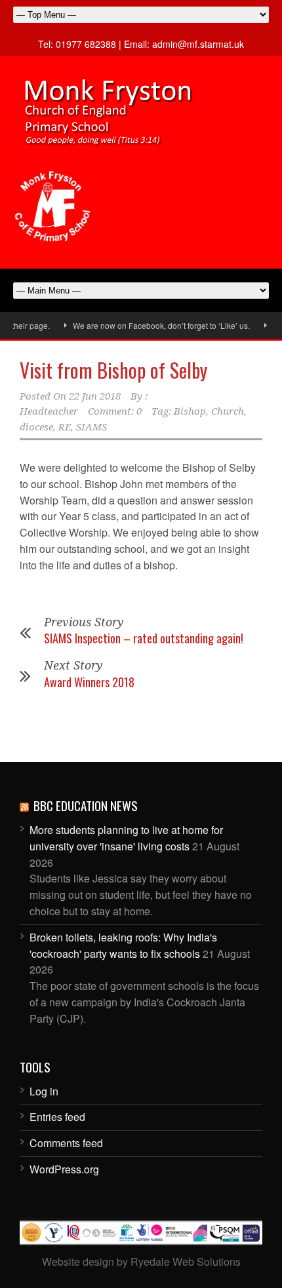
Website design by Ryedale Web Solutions (141, 1261)
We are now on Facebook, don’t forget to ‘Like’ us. (152, 325)
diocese (36, 427)
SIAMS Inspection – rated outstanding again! (143, 638)
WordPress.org (64, 1169)
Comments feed (66, 1142)
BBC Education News (85, 805)
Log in (44, 1091)
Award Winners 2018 (89, 682)
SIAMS (91, 427)
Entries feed (57, 1116)
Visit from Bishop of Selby (113, 370)
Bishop (190, 411)
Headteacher (49, 411)
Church (227, 411)
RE (64, 427)
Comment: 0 (115, 411)
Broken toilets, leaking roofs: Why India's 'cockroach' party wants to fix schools (123, 945)
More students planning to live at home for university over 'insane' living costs (126, 838)
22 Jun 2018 (95, 396)
